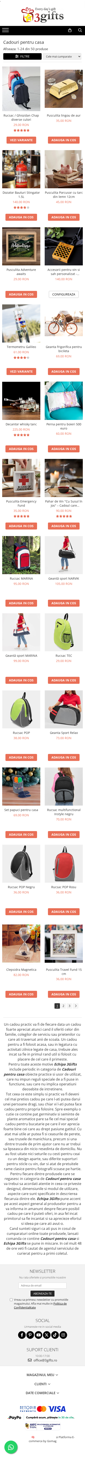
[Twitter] (47, 1335)
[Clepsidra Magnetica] (21, 943)
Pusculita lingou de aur (64, 115)
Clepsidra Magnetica (21, 969)
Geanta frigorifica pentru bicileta (64, 349)
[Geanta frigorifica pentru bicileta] (64, 323)
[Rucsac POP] (21, 709)
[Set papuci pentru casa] (21, 786)
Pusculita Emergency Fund (21, 503)
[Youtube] (38, 1335)
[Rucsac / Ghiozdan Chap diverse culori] (21, 88)
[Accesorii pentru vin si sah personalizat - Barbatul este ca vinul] (64, 246)
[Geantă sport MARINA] (21, 632)
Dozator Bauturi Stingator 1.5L (21, 194)
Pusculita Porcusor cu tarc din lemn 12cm (64, 194)
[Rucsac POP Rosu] (64, 864)
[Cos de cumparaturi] (70, 30)
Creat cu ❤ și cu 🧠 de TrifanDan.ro (33, 1437)
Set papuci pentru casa (21, 810)
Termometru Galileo (21, 347)
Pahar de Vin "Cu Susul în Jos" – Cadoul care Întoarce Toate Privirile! (63, 503)
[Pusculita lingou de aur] (64, 89)
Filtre (24, 56)
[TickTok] (55, 1335)
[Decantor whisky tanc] (21, 401)
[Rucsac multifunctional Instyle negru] (64, 786)
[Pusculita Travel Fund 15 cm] (64, 944)
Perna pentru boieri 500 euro (63, 426)
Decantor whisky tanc (21, 424)
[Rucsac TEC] (64, 632)
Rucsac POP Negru (21, 887)
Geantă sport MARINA (21, 655)
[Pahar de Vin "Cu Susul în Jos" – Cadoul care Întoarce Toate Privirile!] (64, 478)
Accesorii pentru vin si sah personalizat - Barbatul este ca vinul (64, 272)
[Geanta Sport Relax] (64, 709)
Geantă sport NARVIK (63, 578)
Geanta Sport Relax (64, 733)
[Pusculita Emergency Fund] (21, 478)
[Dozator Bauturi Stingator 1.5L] (21, 169)
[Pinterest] (30, 1335)
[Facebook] (22, 1335)
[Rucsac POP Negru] (21, 864)
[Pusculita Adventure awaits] (21, 246)
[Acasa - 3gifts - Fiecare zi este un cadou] (42, 15)
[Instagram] (63, 1335)
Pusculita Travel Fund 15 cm (64, 971)
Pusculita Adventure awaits (21, 272)
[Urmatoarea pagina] (75, 1006)
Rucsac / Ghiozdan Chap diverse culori (21, 117)
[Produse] (6, 31)
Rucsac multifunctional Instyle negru (64, 812)
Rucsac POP (21, 733)
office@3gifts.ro (45, 1360)
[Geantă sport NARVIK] (64, 555)
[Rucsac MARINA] (21, 555)
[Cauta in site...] (80, 30)
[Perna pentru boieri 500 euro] (64, 401)
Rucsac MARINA (21, 578)
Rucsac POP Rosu (63, 887)
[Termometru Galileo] (21, 323)
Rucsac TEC (64, 655)
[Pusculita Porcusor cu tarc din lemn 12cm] (64, 169)
